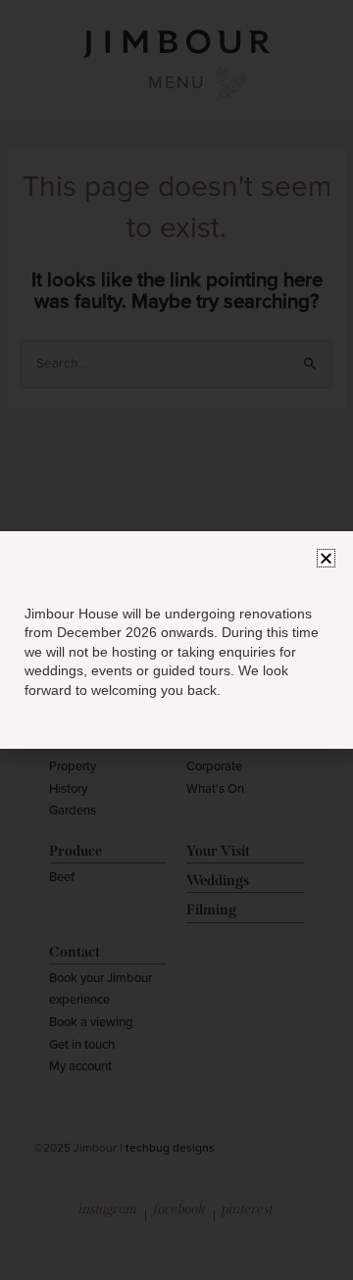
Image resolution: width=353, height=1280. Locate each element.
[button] (326, 558)
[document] (176, 640)
